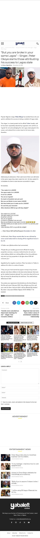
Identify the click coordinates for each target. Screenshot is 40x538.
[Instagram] (16, 522)
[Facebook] (14, 303)
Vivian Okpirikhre (7, 65)
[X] (18, 303)
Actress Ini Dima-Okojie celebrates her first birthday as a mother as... (24, 473)
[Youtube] (29, 522)
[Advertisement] (20, 20)
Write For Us (22, 533)
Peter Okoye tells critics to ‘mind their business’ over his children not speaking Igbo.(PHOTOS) (6, 337)
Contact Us (30, 533)
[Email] (36, 303)
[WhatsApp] (27, 303)
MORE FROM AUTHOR (26, 322)
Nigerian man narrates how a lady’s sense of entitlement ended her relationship (31, 314)
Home (2, 47)
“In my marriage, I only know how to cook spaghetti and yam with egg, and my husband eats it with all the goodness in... (20, 338)
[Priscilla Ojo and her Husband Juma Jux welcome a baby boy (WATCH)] (33, 347)
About (8, 533)
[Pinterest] (23, 303)
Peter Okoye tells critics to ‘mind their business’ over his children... (24, 456)
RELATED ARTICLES (13, 322)
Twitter (28, 123)
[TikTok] (20, 522)
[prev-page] (19, 362)
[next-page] (21, 362)
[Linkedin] (31, 303)
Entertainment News (9, 47)
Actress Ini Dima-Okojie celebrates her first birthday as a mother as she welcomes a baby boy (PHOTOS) (33, 337)
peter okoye (21, 295)
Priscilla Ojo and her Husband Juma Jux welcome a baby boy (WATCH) (32, 354)
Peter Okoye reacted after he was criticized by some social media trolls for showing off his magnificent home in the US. (19, 239)
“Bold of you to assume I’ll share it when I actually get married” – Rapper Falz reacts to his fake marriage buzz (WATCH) (7, 355)
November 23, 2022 (30, 231)
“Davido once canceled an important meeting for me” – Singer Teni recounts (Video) (10, 314)
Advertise (14, 533)
